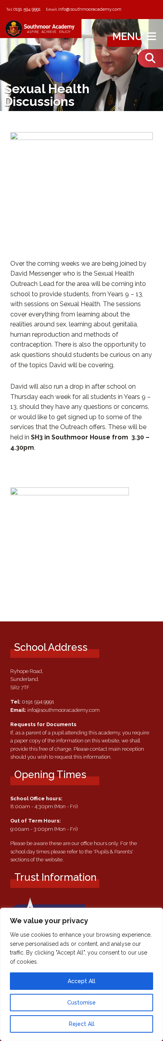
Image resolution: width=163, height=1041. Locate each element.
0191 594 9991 (27, 9)
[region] (81, 974)
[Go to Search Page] (150, 58)
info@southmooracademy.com (89, 9)
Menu (128, 36)
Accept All (81, 981)
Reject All (82, 1024)
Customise (81, 1002)
